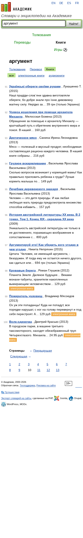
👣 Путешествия (10, 392)
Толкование (17, 69)
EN (53, 3)
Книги (61, 42)
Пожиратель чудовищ (25, 296)
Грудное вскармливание (27, 163)
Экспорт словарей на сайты (16, 398)
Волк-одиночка (20, 321)
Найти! (73, 23)
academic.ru (16, 7)
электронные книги (31, 75)
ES (69, 3)
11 (38, 370)
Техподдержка (27, 385)
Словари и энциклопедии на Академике (36, 16)
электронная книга (21, 288)
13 (57, 370)
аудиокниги (56, 75)
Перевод (36, 69)
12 (48, 370)
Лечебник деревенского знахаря (33, 189)
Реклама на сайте (46, 385)
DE (61, 3)
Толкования (41, 35)
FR (77, 3)
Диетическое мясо (23, 137)
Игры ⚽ (60, 50)
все (11, 75)
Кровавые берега (22, 270)
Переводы (22, 42)
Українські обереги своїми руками (35, 86)
